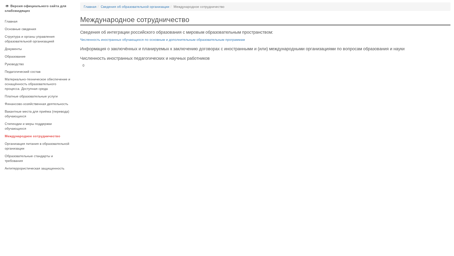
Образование (15, 56)
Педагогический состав (22, 71)
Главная (11, 21)
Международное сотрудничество (32, 136)
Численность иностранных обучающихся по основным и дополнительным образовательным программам (162, 39)
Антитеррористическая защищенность (34, 168)
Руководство (14, 64)
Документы (13, 49)
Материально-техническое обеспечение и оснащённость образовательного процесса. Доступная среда (37, 84)
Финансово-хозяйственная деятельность (36, 104)
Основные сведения (20, 29)
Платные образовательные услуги (31, 96)
